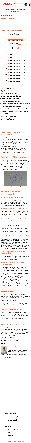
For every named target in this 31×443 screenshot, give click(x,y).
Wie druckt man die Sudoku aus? (11, 101)
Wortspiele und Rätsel (7, 119)
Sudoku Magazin (16, 11)
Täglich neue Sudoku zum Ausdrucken (11, 91)
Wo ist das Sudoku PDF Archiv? (10, 98)
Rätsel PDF (15, 340)
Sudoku (3, 15)
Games (10, 435)
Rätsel (9, 340)
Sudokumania (12, 417)
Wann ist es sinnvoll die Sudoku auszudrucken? (15, 111)
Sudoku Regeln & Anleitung (8, 116)
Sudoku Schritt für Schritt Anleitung (11, 315)
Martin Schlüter (13, 347)
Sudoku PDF (8, 18)
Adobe (10, 304)
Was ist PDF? (4, 114)
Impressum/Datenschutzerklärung (15, 441)
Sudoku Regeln (19, 314)
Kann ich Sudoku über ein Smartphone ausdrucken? (16, 103)
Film (9, 432)
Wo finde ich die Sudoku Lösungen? (12, 106)
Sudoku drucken (22, 9)
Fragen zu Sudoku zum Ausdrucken (11, 96)
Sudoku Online (11, 9)
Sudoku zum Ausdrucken (8, 88)
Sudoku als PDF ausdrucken (9, 93)
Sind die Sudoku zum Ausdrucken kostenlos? (14, 108)
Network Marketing (14, 430)
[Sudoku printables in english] (29, 1)
